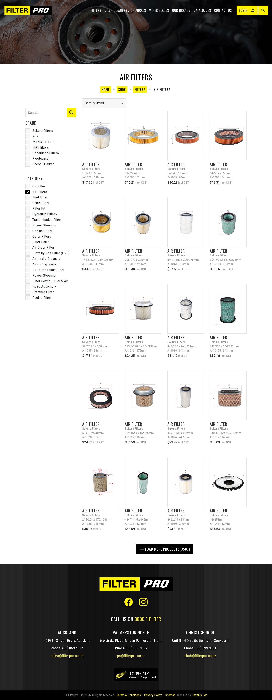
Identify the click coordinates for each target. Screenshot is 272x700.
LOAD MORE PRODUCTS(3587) (164, 549)
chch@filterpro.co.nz (200, 656)
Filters (96, 10)
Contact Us (223, 10)
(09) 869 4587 (72, 648)
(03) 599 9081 (205, 648)
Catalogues (202, 10)
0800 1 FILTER (148, 618)
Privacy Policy (153, 695)
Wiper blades (159, 10)
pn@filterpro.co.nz (131, 656)
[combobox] (104, 103)
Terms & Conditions (128, 695)
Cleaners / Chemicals (130, 10)
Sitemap (170, 695)
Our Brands (181, 10)
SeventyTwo (199, 695)
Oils (107, 10)
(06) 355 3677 (137, 648)
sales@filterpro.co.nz (67, 656)
